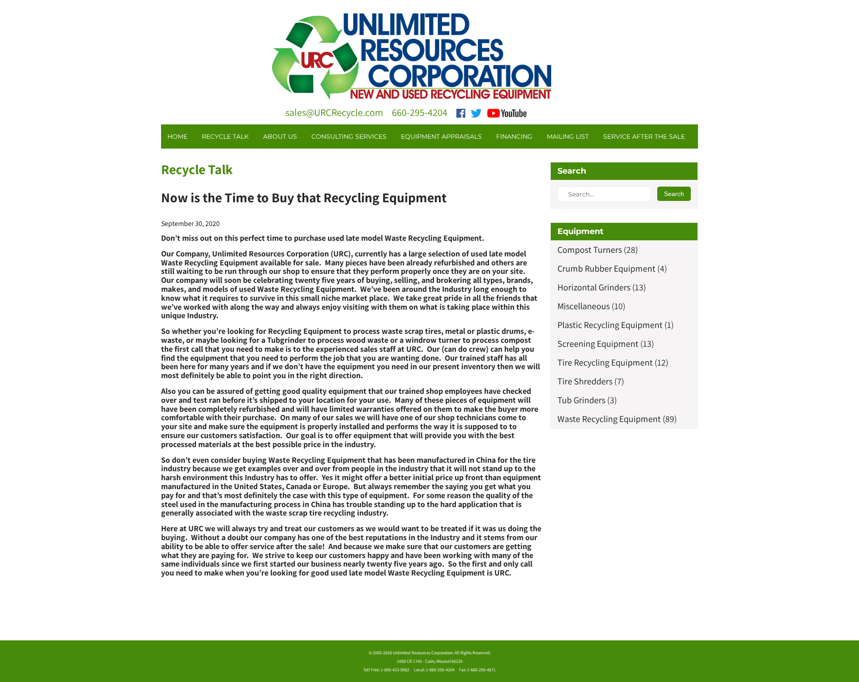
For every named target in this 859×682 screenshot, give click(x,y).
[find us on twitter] (476, 112)
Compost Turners (589, 250)
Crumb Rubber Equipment (606, 268)
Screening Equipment (597, 344)
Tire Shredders (584, 381)
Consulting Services (349, 136)
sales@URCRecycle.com (334, 112)
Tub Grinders (581, 400)
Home (177, 136)
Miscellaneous (583, 306)
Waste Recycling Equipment (609, 419)
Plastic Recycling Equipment (610, 325)
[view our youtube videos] (507, 112)
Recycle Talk (225, 136)
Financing (514, 136)
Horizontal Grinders (593, 287)
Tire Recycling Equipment (605, 362)
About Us (280, 136)
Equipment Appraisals (441, 136)
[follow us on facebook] (460, 112)
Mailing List (568, 136)
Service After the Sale (644, 136)
